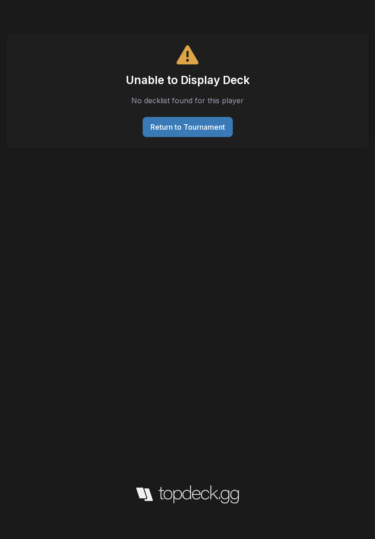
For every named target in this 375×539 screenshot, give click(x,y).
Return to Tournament (187, 127)
